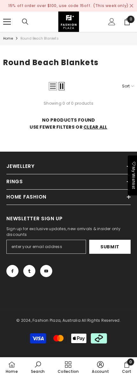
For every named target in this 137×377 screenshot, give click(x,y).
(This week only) (111, 5)
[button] (53, 86)
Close (131, 6)
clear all (95, 127)
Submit (109, 247)
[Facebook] (12, 271)
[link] (37, 367)
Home (8, 38)
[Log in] (111, 21)
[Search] (25, 22)
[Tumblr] (29, 271)
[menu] (7, 22)
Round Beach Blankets (39, 38)
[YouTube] (46, 271)
